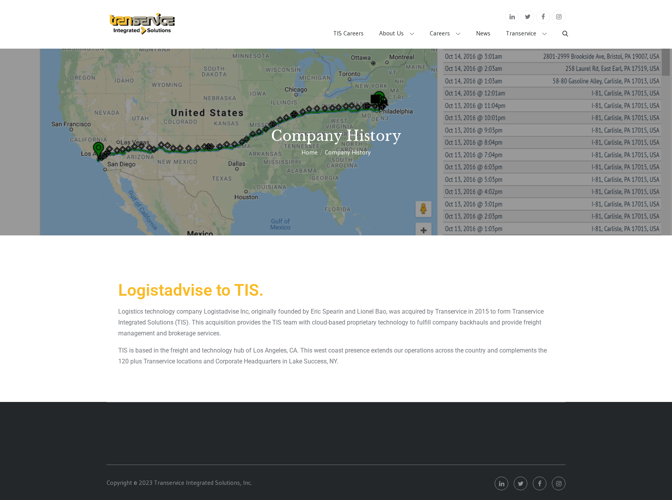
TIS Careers (348, 33)
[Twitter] (527, 17)
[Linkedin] (512, 17)
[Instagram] (558, 17)
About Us (391, 33)
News (483, 33)
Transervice (521, 33)
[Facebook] (543, 17)
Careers (440, 33)
